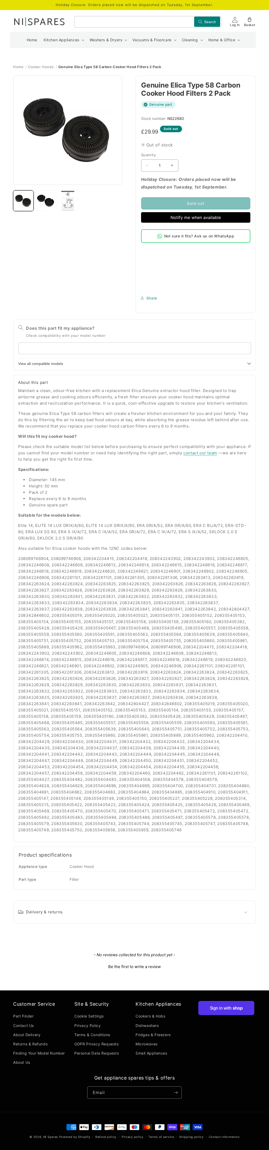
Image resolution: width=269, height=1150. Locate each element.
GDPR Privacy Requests (96, 1044)
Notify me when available (195, 217)
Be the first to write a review (134, 966)
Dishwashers (147, 1025)
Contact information (224, 1137)
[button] (63, 39)
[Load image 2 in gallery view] (45, 200)
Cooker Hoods (41, 67)
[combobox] (147, 22)
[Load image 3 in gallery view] (68, 200)
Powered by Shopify (74, 1137)
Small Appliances (151, 1053)
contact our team (200, 452)
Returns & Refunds (30, 1044)
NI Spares (50, 1137)
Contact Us (23, 1025)
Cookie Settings (89, 1016)
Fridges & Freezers (153, 1034)
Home (18, 67)
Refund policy (105, 1137)
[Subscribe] (176, 1092)
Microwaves (147, 1044)
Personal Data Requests (96, 1053)
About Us (21, 1062)
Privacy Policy (87, 1025)
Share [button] (151, 298)
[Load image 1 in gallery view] (23, 200)
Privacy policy (132, 1137)
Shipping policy (191, 1137)
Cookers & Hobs (150, 1016)
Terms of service (161, 1137)
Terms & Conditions (92, 1034)
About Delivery (26, 1034)
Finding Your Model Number (39, 1053)
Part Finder (23, 1016)
